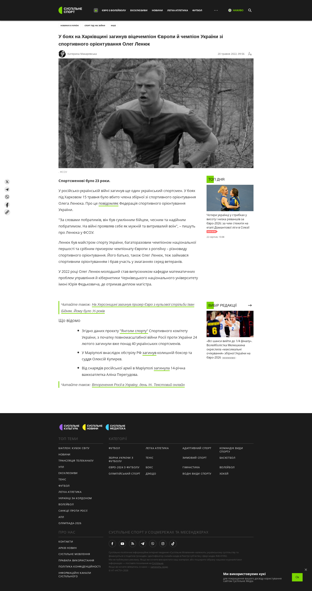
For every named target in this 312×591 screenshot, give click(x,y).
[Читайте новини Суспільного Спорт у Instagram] (162, 543)
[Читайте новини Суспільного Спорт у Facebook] (112, 543)
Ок (297, 577)
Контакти (65, 541)
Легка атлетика (177, 10)
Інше (113, 25)
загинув (149, 352)
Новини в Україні (69, 25)
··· (216, 10)
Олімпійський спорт (124, 473)
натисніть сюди (159, 566)
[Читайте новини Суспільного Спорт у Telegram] (142, 543)
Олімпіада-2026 (69, 523)
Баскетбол (227, 457)
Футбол (197, 10)
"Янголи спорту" (134, 330)
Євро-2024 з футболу (124, 467)
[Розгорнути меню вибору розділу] (96, 10)
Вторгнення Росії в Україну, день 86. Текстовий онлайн (138, 384)
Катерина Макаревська (82, 54)
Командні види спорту (231, 449)
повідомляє (108, 203)
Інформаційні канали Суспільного (74, 574)
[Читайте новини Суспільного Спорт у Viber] (152, 543)
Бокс (149, 467)
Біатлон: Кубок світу (74, 448)
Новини (157, 10)
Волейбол (66, 504)
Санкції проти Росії (72, 510)
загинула (162, 368)
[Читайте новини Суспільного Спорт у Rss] (132, 543)
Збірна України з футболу (121, 459)
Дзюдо (151, 473)
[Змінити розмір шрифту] (250, 54)
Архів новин (67, 548)
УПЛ (61, 467)
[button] (7, 182)
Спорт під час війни (94, 25)
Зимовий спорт (195, 457)
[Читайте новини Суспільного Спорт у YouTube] (122, 543)
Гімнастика (191, 467)
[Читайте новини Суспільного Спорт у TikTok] (173, 543)
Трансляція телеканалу (76, 460)
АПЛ (61, 517)
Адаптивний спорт (197, 448)
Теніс (62, 479)
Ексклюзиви (139, 10)
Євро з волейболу (114, 10)
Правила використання (76, 560)
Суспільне (157, 563)
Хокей (224, 473)
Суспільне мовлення (74, 554)
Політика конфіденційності (79, 566)
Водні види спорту (197, 473)
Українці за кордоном (75, 498)
